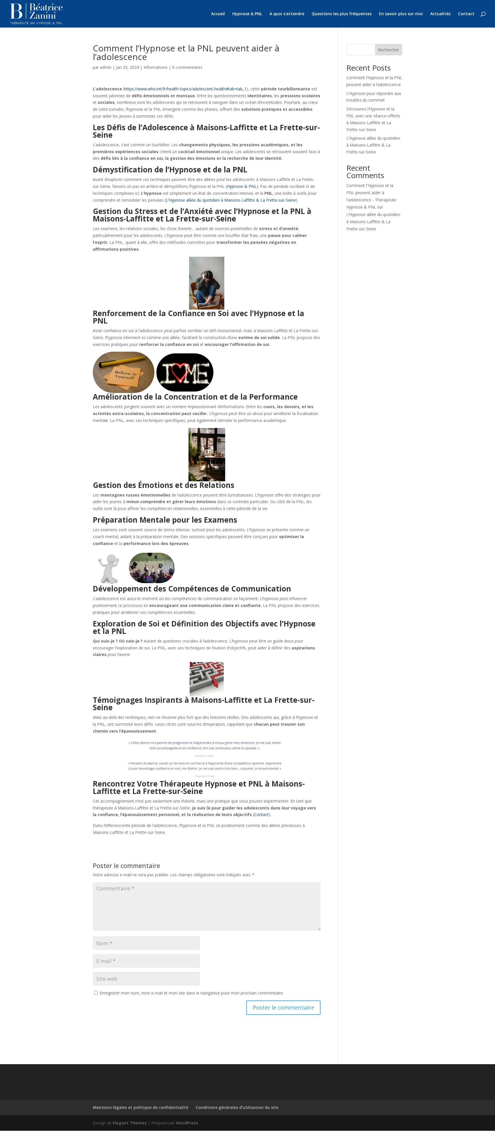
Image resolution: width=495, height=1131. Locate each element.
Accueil (218, 14)
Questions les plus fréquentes (342, 14)
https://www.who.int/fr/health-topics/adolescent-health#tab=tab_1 (185, 89)
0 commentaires (187, 67)
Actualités (440, 14)
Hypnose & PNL (247, 14)
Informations (156, 67)
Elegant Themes (130, 1123)
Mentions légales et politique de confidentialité (140, 1107)
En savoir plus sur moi (401, 14)
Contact (466, 14)
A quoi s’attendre (287, 14)
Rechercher (388, 49)
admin (105, 67)
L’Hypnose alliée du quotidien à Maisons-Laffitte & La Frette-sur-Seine (231, 200)
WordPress (187, 1123)
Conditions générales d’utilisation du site (237, 1107)
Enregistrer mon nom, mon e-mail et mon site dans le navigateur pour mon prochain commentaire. (192, 993)
